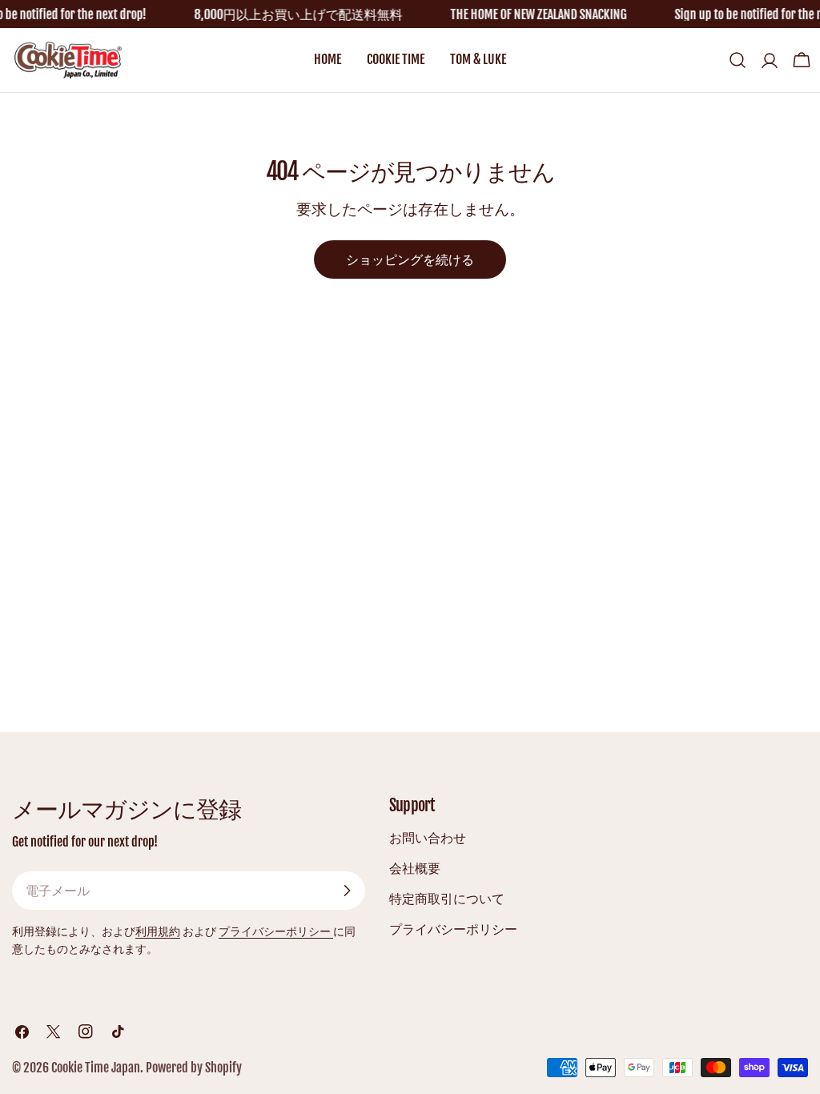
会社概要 (414, 868)
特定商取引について (446, 899)
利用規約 (157, 931)
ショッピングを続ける (410, 259)
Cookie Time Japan (95, 1068)
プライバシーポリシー (276, 931)
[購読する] (347, 890)
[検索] (738, 60)
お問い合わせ (427, 838)
